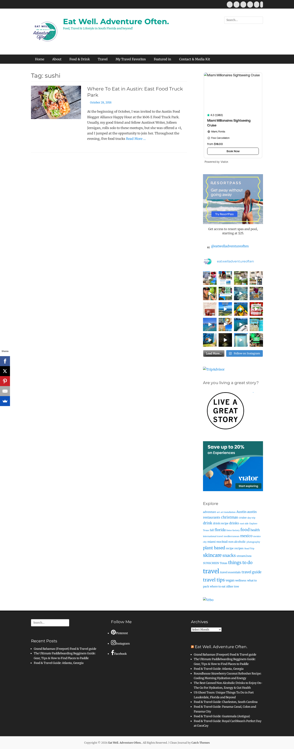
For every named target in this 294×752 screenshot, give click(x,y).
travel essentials (230, 572)
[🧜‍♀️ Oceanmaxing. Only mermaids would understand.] (210, 324)
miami (211, 541)
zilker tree (232, 586)
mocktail (222, 541)
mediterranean (231, 536)
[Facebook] (5, 361)
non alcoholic (237, 541)
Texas (223, 563)
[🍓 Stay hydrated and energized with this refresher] (210, 309)
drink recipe (220, 523)
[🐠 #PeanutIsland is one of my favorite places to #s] (241, 293)
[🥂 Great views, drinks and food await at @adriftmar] (241, 340)
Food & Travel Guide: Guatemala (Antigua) (222, 716)
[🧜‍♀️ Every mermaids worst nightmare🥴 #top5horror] (241, 324)
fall (212, 530)
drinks (234, 523)
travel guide (251, 572)
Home (39, 59)
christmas (229, 517)
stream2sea (244, 556)
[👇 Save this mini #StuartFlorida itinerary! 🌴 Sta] (210, 278)
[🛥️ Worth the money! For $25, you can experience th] (225, 340)
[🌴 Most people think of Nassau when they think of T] (225, 278)
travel (211, 571)
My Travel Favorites (131, 59)
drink (207, 523)
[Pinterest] (5, 381)
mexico (246, 536)
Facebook (120, 654)
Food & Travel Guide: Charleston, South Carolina (226, 702)
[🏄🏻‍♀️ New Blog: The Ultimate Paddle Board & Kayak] (225, 293)
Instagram (123, 643)
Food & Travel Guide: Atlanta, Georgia (59, 663)
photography (253, 542)
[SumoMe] (5, 401)
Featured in (162, 59)
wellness (240, 580)
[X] (5, 371)
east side (244, 523)
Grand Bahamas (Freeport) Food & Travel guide (65, 649)
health (255, 530)
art (218, 512)
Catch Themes (200, 742)
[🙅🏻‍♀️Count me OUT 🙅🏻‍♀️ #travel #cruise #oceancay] (225, 309)
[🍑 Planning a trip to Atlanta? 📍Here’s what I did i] (210, 293)
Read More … (136, 139)
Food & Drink (79, 59)
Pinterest (122, 633)
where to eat (217, 586)
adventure (209, 512)
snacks (229, 555)
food (245, 529)
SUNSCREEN (211, 563)
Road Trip (249, 548)
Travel (103, 59)
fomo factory (233, 530)
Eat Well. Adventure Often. (116, 21)
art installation (228, 512)
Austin (241, 512)
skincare (212, 555)
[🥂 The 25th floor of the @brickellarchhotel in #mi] (225, 324)
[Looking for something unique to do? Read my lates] (256, 340)
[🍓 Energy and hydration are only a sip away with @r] (256, 309)
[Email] (5, 391)
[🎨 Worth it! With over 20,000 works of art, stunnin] (256, 278)
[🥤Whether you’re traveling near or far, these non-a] (256, 324)
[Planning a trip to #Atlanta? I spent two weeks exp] (256, 293)
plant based (214, 547)
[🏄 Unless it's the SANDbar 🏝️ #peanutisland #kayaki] (241, 309)
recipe (230, 548)
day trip (251, 518)
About (56, 59)
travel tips (214, 580)
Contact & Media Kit (194, 59)
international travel (213, 536)
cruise (243, 517)
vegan (230, 580)
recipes (239, 548)
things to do (240, 562)
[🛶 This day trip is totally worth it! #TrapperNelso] (241, 278)
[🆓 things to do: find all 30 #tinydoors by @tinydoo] (210, 340)
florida (220, 530)
